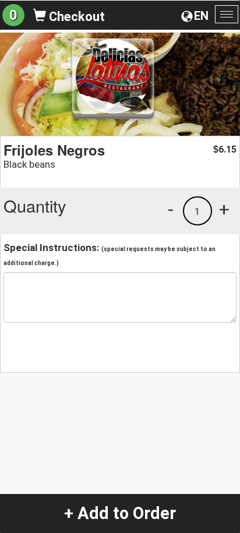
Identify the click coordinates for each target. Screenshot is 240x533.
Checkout (75, 16)
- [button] (171, 209)
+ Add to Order (120, 513)
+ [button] (224, 209)
